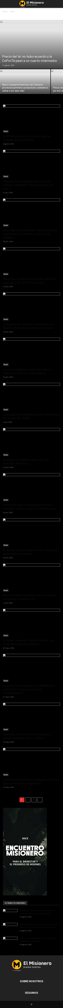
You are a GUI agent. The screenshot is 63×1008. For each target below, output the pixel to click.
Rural (6, 131)
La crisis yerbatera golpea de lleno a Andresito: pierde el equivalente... (27, 371)
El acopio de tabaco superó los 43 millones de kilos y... (26, 461)
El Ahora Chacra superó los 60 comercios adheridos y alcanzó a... (31, 552)
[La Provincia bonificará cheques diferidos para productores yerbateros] (31, 762)
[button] (5, 4)
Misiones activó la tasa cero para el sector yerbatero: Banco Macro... (27, 736)
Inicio (5, 11)
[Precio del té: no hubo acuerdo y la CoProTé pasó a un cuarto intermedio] (31, 44)
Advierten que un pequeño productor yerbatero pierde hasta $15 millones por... (31, 506)
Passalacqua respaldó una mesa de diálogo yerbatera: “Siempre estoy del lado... (28, 185)
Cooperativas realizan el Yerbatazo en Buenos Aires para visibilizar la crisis (28, 326)
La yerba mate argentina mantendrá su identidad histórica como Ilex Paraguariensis (29, 689)
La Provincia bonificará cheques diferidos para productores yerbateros (31, 781)
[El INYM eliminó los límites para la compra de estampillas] (31, 118)
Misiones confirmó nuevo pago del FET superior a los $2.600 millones (29, 280)
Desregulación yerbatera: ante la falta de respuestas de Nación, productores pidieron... (30, 234)
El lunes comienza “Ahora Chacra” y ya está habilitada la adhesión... (29, 642)
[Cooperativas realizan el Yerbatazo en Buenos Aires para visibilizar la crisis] (31, 306)
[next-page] (40, 799)
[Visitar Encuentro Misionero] (31, 851)
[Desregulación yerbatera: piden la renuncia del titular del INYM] (31, 397)
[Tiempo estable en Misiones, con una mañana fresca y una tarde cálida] (10, 914)
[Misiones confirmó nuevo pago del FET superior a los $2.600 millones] (31, 261)
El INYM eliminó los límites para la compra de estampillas (26, 138)
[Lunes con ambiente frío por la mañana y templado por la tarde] (10, 942)
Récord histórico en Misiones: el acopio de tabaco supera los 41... (30, 597)
